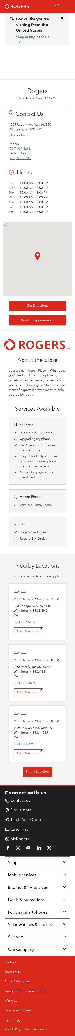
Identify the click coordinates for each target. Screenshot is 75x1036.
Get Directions (46, 305)
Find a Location (37, 771)
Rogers (20, 591)
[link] (36, 39)
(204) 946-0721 (24, 622)
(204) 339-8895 (24, 683)
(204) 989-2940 (24, 744)
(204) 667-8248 (20, 148)
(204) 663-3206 (20, 158)
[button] (57, 6)
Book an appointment (43, 320)
